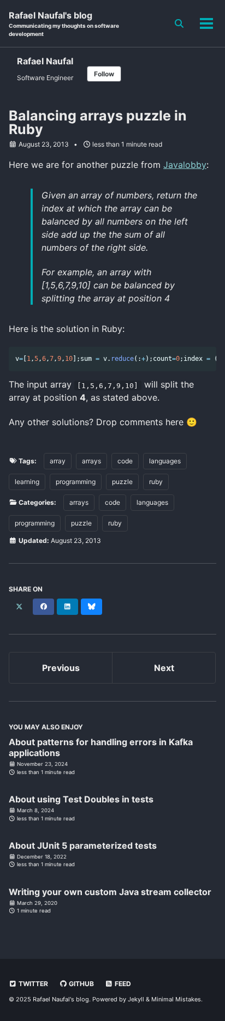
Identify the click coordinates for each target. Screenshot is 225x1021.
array (58, 461)
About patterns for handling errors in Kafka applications (101, 747)
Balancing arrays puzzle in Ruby (98, 122)
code (125, 461)
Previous (61, 667)
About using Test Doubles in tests (81, 799)
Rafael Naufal (45, 61)
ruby (156, 482)
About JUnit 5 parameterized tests (83, 845)
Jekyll (136, 999)
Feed (122, 984)
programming (76, 482)
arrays (91, 461)
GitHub (80, 984)
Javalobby (184, 164)
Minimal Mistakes (176, 999)
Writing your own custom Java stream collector (110, 891)
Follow (104, 74)
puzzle (122, 482)
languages (165, 461)
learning (27, 482)
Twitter (32, 984)
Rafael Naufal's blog (64, 23)
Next (164, 667)
